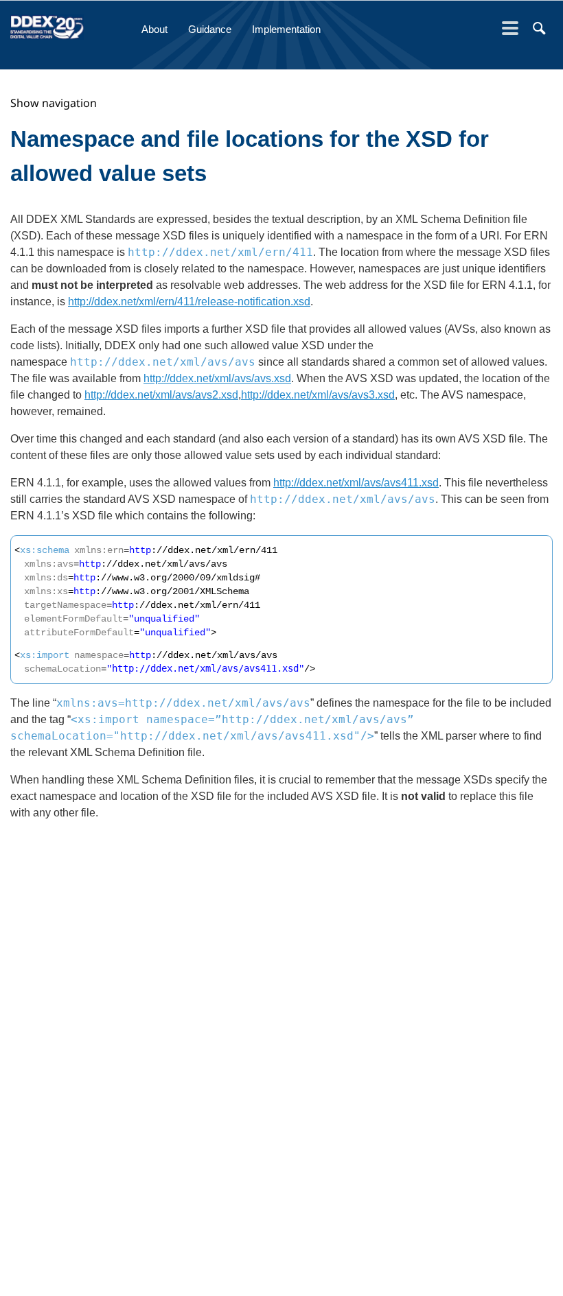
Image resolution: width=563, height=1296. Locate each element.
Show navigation (53, 102)
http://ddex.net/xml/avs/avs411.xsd (205, 668)
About (154, 29)
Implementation (286, 29)
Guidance (209, 29)
